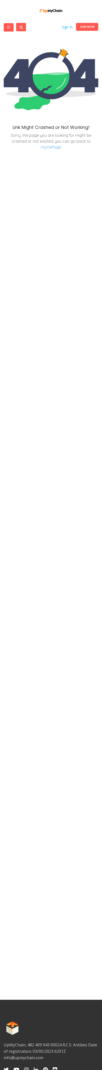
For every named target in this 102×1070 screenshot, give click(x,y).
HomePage (51, 147)
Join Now (87, 27)
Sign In (67, 27)
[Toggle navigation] (9, 27)
